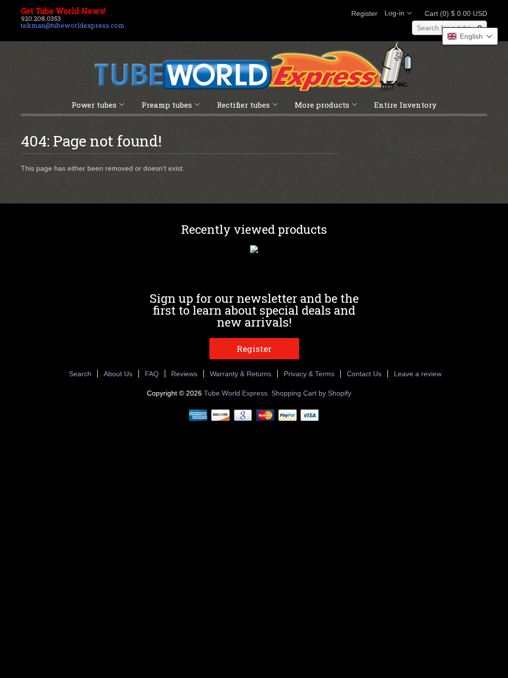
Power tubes (94, 105)
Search (80, 374)
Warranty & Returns (240, 374)
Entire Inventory (405, 105)
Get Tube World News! (63, 11)
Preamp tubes (166, 105)
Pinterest (319, 13)
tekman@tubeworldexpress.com (73, 25)
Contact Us (364, 374)
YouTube (336, 13)
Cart (453, 13)
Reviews (184, 374)
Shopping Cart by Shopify (311, 393)
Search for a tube (444, 28)
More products (322, 105)
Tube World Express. (237, 393)
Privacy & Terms (309, 374)
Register (364, 13)
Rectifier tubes (243, 105)
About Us (118, 374)
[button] (470, 36)
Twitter (303, 13)
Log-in (394, 13)
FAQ (152, 374)
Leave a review (418, 374)
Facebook (286, 13)
